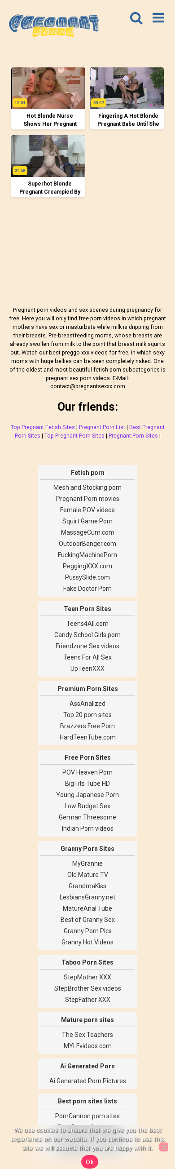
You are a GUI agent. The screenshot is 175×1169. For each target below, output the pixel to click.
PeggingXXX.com (87, 566)
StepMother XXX (87, 977)
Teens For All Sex (87, 657)
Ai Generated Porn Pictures (87, 1081)
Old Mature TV (87, 874)
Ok (90, 1161)
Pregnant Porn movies (87, 498)
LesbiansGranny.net (87, 897)
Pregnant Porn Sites (133, 435)
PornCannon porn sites (87, 1116)
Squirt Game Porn (87, 521)
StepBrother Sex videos (87, 988)
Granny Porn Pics (88, 930)
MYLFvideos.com (88, 1045)
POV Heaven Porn (87, 772)
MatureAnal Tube (87, 908)
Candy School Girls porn (87, 634)
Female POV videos (87, 510)
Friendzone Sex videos (87, 646)
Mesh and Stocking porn (87, 487)
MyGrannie (87, 863)
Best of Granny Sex (88, 919)
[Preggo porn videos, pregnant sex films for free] (54, 27)
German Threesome (87, 817)
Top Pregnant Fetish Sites (43, 427)
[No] (163, 1146)
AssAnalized (87, 703)
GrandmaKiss (87, 886)
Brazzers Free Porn (87, 726)
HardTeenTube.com (88, 737)
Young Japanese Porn (87, 794)
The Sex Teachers (87, 1034)
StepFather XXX (87, 999)
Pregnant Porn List (102, 427)
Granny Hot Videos (87, 942)
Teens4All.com (87, 623)
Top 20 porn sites (87, 714)
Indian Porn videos (88, 828)
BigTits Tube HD (87, 783)
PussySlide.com (87, 577)
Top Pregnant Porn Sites (74, 435)
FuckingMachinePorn (87, 554)
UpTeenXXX (87, 668)
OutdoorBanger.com (87, 543)
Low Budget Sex (87, 806)
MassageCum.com (87, 532)
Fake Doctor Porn (87, 588)
